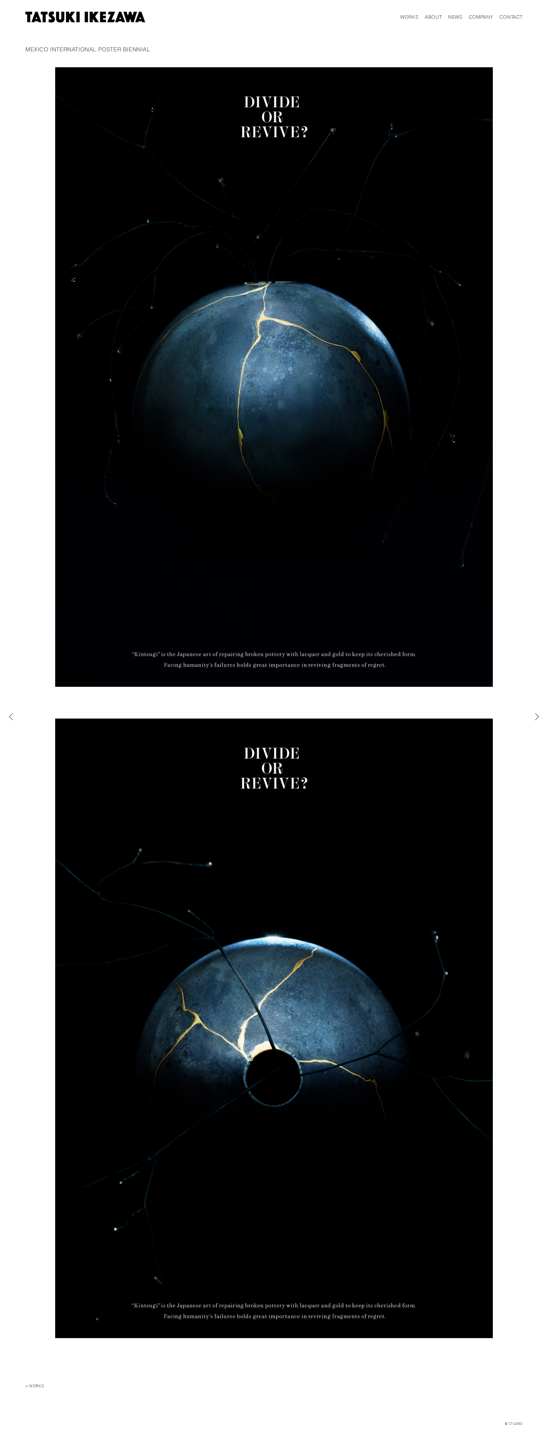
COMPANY (481, 17)
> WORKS (34, 1386)
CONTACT (511, 17)
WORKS (409, 17)
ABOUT (433, 17)
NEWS (455, 17)
